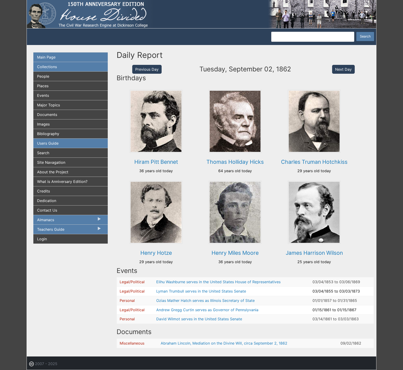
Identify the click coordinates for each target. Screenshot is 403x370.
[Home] (201, 13)
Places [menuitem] (43, 86)
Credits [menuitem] (43, 191)
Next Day (343, 69)
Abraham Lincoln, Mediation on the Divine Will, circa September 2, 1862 (224, 343)
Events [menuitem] (43, 95)
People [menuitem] (43, 76)
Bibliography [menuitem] (48, 133)
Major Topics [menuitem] (48, 105)
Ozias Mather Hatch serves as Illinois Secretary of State (205, 300)
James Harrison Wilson (314, 253)
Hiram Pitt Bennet (156, 162)
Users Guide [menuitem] (48, 143)
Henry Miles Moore (235, 253)
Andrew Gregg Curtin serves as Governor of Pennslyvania (207, 309)
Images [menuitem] (43, 124)
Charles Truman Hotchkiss (314, 162)
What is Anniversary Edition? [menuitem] (62, 181)
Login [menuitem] (42, 239)
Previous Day (147, 69)
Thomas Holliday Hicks (235, 162)
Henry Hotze (156, 253)
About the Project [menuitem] (52, 172)
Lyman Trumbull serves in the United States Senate (201, 291)
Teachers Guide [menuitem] (48, 230)
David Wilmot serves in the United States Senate (199, 319)
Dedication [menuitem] (46, 200)
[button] (156, 151)
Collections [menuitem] (47, 66)
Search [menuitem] (43, 152)
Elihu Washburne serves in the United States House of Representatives (218, 281)
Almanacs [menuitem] (43, 220)
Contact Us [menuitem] (47, 210)
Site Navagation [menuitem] (51, 162)
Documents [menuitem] (47, 114)
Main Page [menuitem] (46, 57)
